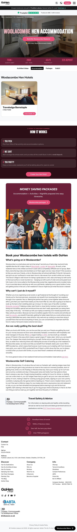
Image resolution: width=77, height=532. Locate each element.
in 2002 (44, 335)
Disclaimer (55, 469)
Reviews (29, 469)
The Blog (4, 478)
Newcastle (51, 266)
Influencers (30, 474)
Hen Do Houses (6, 469)
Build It (57, 68)
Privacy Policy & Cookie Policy (38, 525)
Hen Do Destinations (7, 464)
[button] (57, 2)
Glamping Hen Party (7, 471)
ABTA (54, 474)
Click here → (62, 8)
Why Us (29, 467)
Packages (49, 68)
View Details (28, 113)
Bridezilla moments (12, 306)
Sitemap (55, 464)
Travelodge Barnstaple (15, 107)
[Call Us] (61, 2)
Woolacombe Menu (64, 528)
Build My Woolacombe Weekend (38, 39)
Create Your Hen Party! (38, 174)
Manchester (35, 266)
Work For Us (30, 471)
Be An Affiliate (56, 478)
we (30, 335)
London (42, 266)
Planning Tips (5, 476)
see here (65, 357)
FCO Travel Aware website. (52, 408)
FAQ (2, 447)
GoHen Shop (5, 481)
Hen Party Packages (7, 474)
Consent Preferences (58, 471)
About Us (29, 464)
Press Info (55, 476)
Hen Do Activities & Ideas (9, 467)
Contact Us (4, 444)
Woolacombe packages (37, 202)
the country (13, 315)
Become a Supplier (32, 476)
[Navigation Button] (74, 3)
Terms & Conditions (58, 467)
